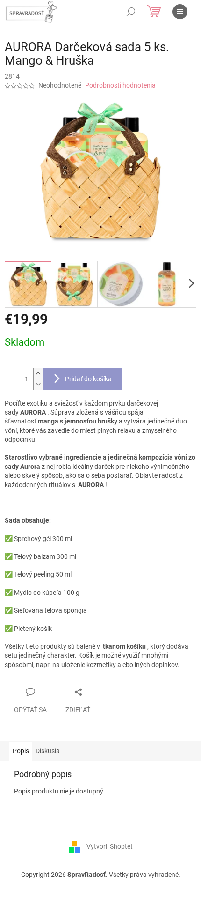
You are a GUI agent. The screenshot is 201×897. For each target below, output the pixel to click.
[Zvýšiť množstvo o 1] (38, 373)
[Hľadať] (131, 11)
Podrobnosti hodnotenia (120, 85)
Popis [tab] (21, 751)
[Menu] (180, 11)
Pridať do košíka (88, 379)
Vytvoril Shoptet (109, 846)
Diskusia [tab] (48, 751)
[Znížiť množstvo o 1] (38, 384)
